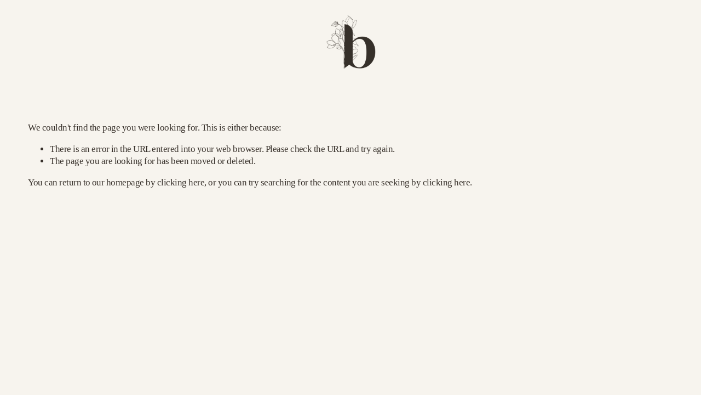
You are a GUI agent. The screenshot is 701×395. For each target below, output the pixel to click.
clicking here (180, 182)
